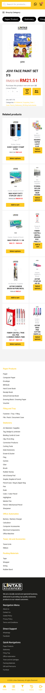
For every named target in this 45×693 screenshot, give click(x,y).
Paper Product (11, 19)
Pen (4, 486)
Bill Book (6, 385)
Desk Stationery (9, 450)
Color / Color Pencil (10, 494)
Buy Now (36, 91)
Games (5, 461)
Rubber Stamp (8, 472)
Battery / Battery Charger (12, 519)
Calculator (7, 523)
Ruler (5, 490)
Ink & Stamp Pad (9, 475)
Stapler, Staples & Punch (12, 479)
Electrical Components (11, 530)
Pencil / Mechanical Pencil (12, 505)
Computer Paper (9, 378)
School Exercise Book (11, 396)
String (5, 566)
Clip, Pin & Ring (8, 439)
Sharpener (7, 508)
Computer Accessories (11, 526)
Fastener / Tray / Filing (11, 414)
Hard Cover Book (9, 389)
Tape (5, 558)
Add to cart (27, 91)
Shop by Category (13, 12)
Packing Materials (10, 553)
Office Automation (11, 514)
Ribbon (5, 548)
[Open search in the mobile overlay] (16, 4)
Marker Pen (7, 501)
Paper (5, 374)
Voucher (6, 403)
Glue (4, 465)
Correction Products (10, 443)
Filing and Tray (9, 408)
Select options (15, 158)
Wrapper (6, 562)
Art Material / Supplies (21, 102)
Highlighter (7, 497)
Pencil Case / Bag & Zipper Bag (14, 483)
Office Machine (8, 534)
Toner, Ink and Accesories (14, 539)
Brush (5, 468)
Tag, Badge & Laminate (11, 432)
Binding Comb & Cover (11, 435)
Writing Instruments (29, 105)
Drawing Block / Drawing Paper (14, 399)
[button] (22, 686)
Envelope (6, 381)
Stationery (29, 19)
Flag (4, 457)
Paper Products (9, 369)
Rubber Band (8, 569)
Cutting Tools (8, 446)
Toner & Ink (7, 544)
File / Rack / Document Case (13, 417)
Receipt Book (8, 392)
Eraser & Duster (9, 454)
